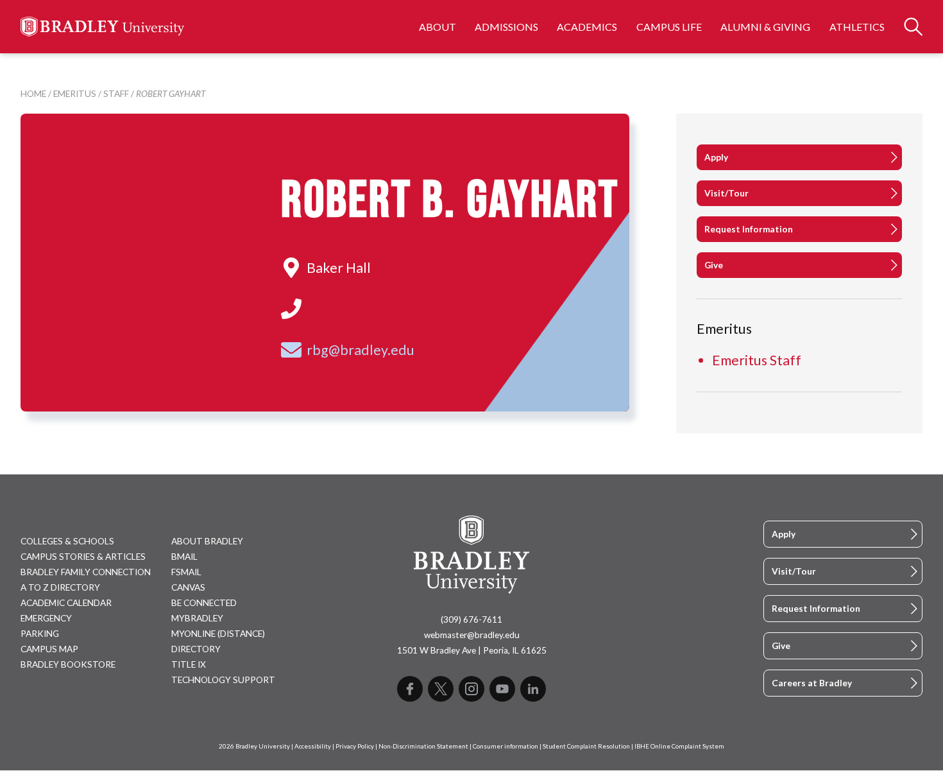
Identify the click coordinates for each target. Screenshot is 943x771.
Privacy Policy (355, 746)
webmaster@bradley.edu (472, 635)
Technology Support (223, 680)
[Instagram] (471, 689)
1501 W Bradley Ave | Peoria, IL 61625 (472, 650)
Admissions (506, 27)
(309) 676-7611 (471, 619)
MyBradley (197, 618)
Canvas (188, 587)
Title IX (188, 664)
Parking (40, 633)
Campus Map (49, 649)
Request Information (748, 229)
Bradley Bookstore (68, 664)
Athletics (857, 27)
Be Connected (204, 603)
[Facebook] (410, 689)
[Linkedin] (533, 689)
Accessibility (312, 746)
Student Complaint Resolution (586, 746)
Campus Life (669, 27)
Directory (196, 649)
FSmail (186, 572)
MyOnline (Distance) (218, 633)
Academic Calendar (66, 603)
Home (33, 94)
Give (713, 265)
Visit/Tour (726, 193)
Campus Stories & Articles (83, 556)
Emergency (46, 618)
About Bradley (207, 541)
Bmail (184, 556)
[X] (441, 689)
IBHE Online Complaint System (679, 746)
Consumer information (505, 746)
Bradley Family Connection (86, 572)
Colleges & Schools (67, 541)
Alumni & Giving (765, 27)
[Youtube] (502, 689)
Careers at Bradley (812, 683)
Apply (716, 157)
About (437, 27)
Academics (587, 27)
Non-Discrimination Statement (423, 746)
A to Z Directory (60, 587)
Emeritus (74, 94)
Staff (116, 94)
